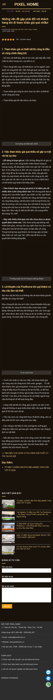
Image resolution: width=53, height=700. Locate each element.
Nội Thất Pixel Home (29, 29)
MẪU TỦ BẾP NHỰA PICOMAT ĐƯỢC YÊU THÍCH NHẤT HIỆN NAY (34, 536)
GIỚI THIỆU (36, 11)
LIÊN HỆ (43, 11)
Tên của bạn (7, 567)
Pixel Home (26, 4)
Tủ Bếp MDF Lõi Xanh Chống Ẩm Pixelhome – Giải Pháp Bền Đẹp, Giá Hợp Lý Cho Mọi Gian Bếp (33, 526)
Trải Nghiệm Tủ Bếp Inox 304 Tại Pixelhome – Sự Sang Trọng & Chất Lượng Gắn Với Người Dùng (34, 514)
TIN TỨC (17, 11)
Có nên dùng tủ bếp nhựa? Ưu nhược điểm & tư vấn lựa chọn (33, 548)
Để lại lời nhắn (8, 586)
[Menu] (4, 4)
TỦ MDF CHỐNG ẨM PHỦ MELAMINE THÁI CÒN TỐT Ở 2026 (34, 502)
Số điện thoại (7, 576)
